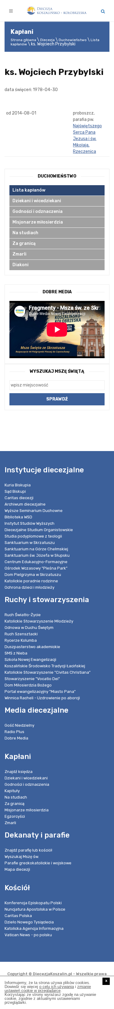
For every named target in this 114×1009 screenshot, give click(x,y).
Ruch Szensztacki (21, 634)
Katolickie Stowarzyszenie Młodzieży (39, 621)
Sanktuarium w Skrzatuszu (30, 542)
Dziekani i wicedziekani (36, 200)
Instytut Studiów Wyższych (29, 523)
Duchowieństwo (73, 40)
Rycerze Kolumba (21, 640)
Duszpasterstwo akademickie (32, 646)
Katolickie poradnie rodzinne (31, 581)
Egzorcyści (15, 816)
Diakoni (20, 264)
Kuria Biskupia (18, 485)
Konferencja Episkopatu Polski (33, 903)
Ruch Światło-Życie (23, 614)
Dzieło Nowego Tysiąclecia (29, 922)
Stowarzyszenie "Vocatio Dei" (32, 678)
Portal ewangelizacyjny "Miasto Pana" (40, 691)
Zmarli (19, 254)
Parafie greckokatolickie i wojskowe (38, 863)
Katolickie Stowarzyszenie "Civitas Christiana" (48, 672)
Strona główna (23, 40)
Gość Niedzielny (19, 725)
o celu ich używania (56, 986)
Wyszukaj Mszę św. (22, 856)
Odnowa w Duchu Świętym (29, 627)
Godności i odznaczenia (37, 211)
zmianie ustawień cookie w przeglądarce (48, 988)
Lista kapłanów (28, 190)
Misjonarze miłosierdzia (37, 222)
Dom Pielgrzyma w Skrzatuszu (33, 574)
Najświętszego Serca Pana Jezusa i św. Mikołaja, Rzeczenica (87, 138)
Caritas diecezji (19, 498)
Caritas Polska (18, 915)
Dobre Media (16, 738)
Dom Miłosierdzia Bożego (28, 685)
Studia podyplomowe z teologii (33, 536)
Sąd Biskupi (15, 491)
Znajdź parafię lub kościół (28, 850)
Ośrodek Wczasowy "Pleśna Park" (36, 568)
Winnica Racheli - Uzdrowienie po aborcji (42, 698)
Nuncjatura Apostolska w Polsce (35, 909)
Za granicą (24, 243)
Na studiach (25, 232)
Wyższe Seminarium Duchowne (34, 510)
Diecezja (47, 40)
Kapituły (12, 791)
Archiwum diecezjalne (25, 504)
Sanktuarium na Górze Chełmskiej (36, 549)
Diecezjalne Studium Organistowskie (39, 529)
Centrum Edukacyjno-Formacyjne (36, 561)
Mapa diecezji (17, 869)
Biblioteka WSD (18, 517)
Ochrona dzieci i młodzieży (29, 587)
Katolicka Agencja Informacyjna (34, 928)
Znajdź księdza (19, 771)
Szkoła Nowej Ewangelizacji (30, 659)
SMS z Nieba (16, 653)
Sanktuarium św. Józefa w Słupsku (37, 555)
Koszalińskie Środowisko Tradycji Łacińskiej (45, 666)
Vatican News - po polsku (28, 935)
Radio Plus (14, 731)
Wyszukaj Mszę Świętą (57, 371)
